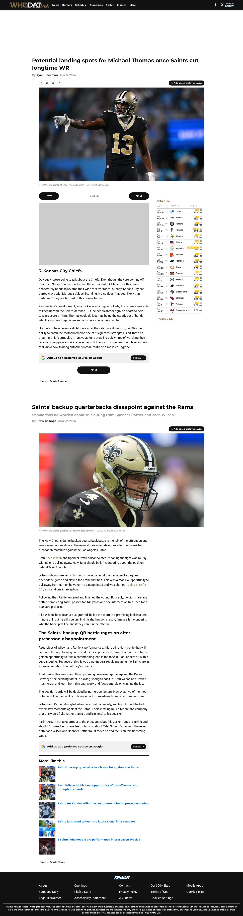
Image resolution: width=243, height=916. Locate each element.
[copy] (59, 83)
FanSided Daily (49, 891)
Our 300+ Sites (160, 885)
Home (42, 381)
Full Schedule (166, 319)
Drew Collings (46, 421)
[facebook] (215, 4)
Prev (49, 196)
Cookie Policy (195, 891)
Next (139, 196)
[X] (222, 4)
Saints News (57, 862)
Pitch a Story (82, 891)
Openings (80, 885)
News (55, 5)
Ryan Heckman (47, 75)
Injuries (121, 5)
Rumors (67, 5)
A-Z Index (125, 898)
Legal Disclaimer (50, 898)
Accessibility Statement (90, 898)
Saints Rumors (58, 381)
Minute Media (21, 906)
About (43, 885)
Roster (110, 5)
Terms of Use (159, 891)
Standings (96, 5)
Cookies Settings (162, 898)
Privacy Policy (128, 891)
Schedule (81, 5)
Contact (124, 885)
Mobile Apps (194, 885)
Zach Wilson (54, 558)
